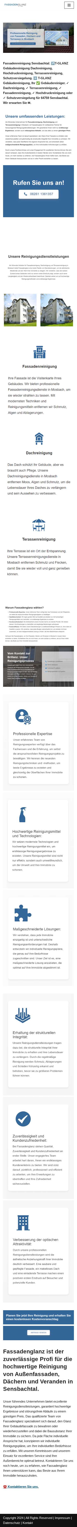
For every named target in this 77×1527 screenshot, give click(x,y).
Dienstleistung (56, 238)
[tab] (21, 239)
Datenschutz (11, 1523)
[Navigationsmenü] (69, 5)
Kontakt (28, 1523)
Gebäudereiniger (21, 238)
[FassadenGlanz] (15, 5)
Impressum (62, 1518)
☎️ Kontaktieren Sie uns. (21, 1486)
